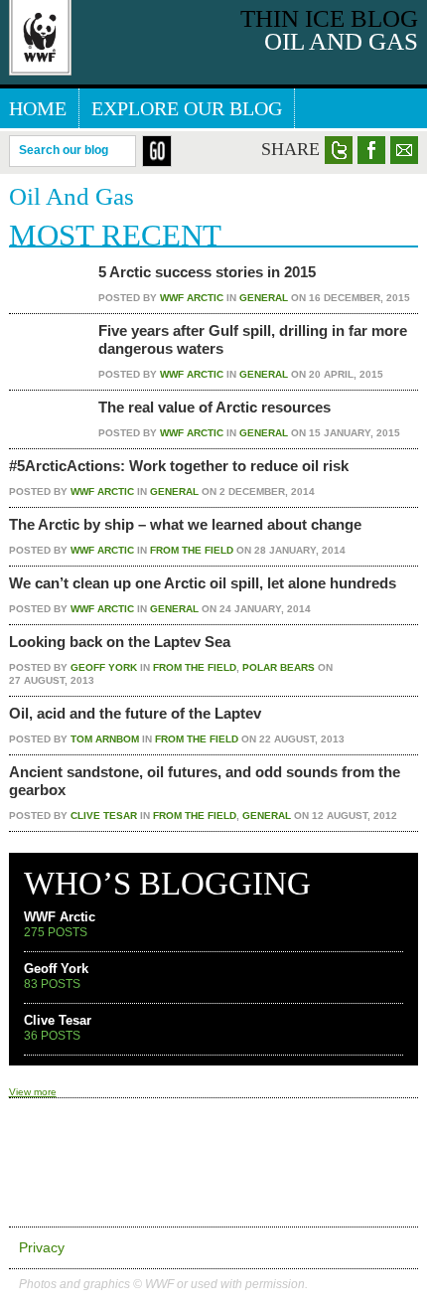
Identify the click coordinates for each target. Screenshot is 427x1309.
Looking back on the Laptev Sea (119, 641)
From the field (191, 550)
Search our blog (63, 149)
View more (33, 1091)
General (263, 297)
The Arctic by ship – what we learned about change (185, 524)
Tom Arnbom (105, 739)
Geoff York (104, 667)
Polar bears (278, 667)
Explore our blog (186, 108)
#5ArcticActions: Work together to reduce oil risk (179, 465)
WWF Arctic (191, 297)
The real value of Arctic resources (214, 407)
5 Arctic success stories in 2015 (207, 271)
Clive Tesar (104, 815)
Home (38, 108)
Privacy (42, 1247)
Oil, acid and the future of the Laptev (135, 713)
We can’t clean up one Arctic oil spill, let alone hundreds (202, 582)
